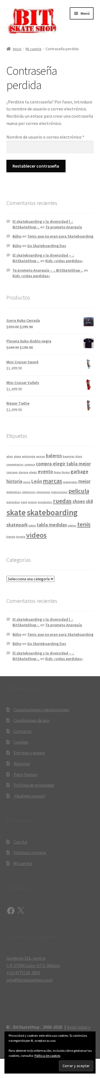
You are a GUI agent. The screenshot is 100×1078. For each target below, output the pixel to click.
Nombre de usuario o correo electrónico (50, 137)
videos (36, 535)
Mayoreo (22, 763)
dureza (23, 472)
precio (32, 502)
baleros (54, 456)
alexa (17, 456)
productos (45, 502)
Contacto (23, 731)
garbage (79, 471)
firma (57, 472)
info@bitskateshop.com (29, 980)
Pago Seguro (26, 774)
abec (9, 456)
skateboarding (52, 512)
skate (16, 512)
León (36, 481)
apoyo (40, 456)
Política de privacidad (34, 785)
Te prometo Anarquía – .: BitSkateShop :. (47, 270)
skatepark (17, 525)
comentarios (15, 464)
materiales (70, 482)
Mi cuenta (33, 48)
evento (45, 471)
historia (14, 481)
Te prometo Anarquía (63, 226)
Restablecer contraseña (35, 166)
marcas (52, 481)
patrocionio (59, 492)
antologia (28, 456)
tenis (84, 524)
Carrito (20, 842)
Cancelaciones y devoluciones (41, 709)
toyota (20, 536)
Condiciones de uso (31, 720)
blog (79, 456)
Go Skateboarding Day (46, 245)
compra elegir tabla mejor (63, 464)
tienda (10, 536)
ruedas (62, 501)
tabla (32, 525)
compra (29, 464)
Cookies (21, 742)
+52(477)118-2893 (23, 972)
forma (66, 472)
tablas (72, 525)
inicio (27, 482)
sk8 (89, 501)
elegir (33, 472)
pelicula (78, 491)
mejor (84, 481)
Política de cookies (47, 1055)
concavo (12, 472)
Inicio (17, 48)
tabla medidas (52, 525)
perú (24, 502)
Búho (16, 236)
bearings (69, 456)
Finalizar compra (30, 852)
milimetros (13, 492)
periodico (13, 502)
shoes (78, 501)
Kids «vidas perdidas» (64, 260)
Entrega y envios (29, 752)
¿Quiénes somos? (30, 796)
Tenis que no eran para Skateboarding (60, 236)
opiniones (43, 492)
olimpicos (29, 492)
